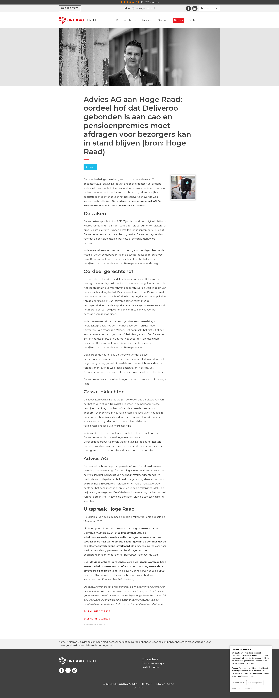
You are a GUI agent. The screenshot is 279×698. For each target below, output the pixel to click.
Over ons (163, 20)
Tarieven (147, 20)
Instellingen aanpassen (241, 689)
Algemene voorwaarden (120, 684)
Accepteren (238, 682)
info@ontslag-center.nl (141, 8)
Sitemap (146, 684)
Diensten (128, 20)
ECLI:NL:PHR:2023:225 (97, 618)
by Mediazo (139, 687)
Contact (193, 20)
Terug (91, 167)
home (62, 642)
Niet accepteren (255, 682)
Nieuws (178, 20)
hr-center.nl (208, 8)
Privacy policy (164, 684)
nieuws (73, 642)
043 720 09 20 (69, 8)
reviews (151, 2)
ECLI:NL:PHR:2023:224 (97, 611)
